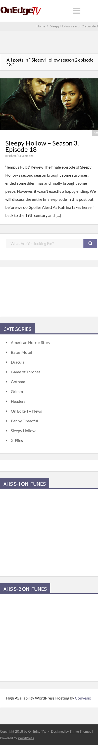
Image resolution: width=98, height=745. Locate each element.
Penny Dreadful (24, 420)
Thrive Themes (80, 731)
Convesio (83, 698)
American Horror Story (30, 342)
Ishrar (13, 155)
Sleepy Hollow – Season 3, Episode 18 (42, 146)
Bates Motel (21, 352)
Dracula (17, 362)
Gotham (18, 381)
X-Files (17, 440)
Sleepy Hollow (23, 430)
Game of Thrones (25, 371)
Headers (18, 401)
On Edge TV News (26, 411)
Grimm (17, 391)
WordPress (26, 738)
